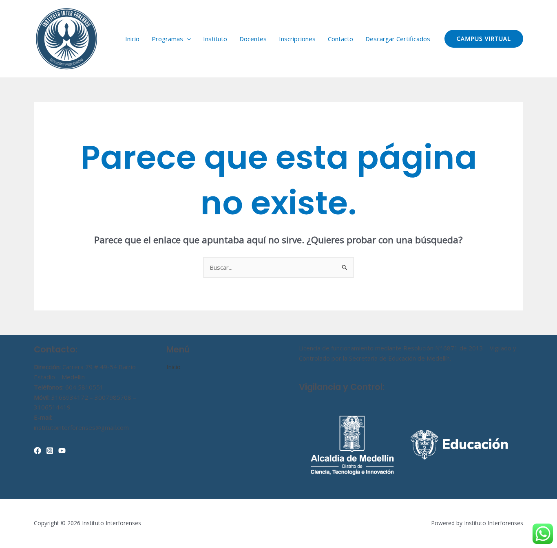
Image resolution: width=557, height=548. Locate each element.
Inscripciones (297, 39)
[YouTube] (62, 450)
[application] (187, 38)
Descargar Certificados (397, 39)
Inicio (132, 39)
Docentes (253, 39)
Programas (167, 39)
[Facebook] (37, 450)
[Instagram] (49, 450)
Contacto (340, 39)
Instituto (215, 39)
